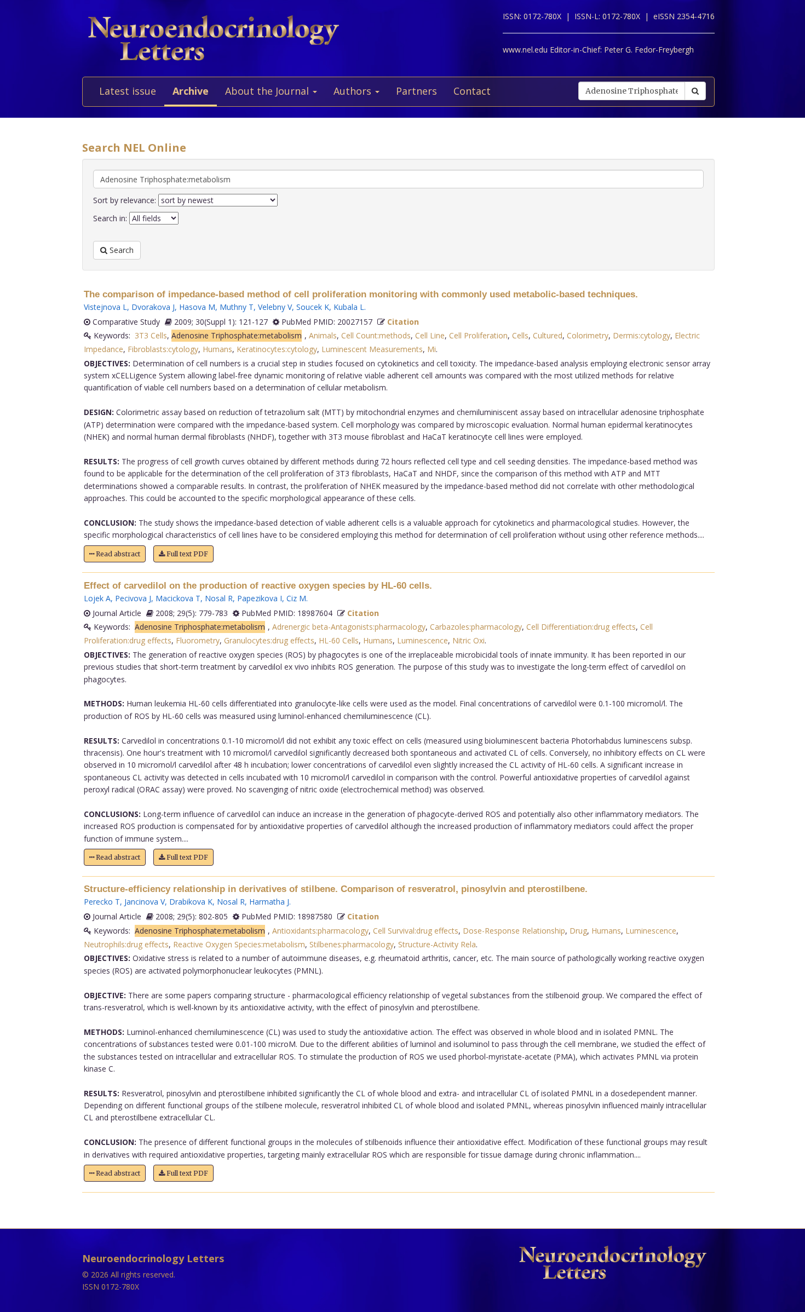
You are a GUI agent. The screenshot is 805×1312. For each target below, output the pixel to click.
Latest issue (127, 90)
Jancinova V (144, 901)
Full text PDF (186, 554)
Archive (191, 90)
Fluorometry (198, 640)
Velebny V (275, 307)
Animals (323, 335)
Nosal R (219, 598)
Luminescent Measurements (372, 349)
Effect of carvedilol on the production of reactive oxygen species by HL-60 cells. (258, 585)
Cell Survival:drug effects (415, 930)
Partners (416, 90)
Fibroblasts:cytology (163, 349)
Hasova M (197, 307)
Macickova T (178, 598)
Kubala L (349, 307)
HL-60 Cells (339, 640)
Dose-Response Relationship (514, 930)
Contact (472, 90)
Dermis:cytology (641, 335)
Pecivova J (133, 598)
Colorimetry (587, 335)
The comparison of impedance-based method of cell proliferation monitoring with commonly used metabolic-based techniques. (361, 294)
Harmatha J (269, 901)
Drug (578, 930)
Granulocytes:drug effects (269, 640)
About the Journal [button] (268, 90)
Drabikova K (190, 901)
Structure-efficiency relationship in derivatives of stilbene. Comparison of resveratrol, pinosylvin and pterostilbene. (336, 889)
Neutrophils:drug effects (126, 944)
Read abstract (117, 554)
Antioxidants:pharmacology (320, 930)
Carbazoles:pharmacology (476, 627)
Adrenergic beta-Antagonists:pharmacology (349, 627)
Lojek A (97, 598)
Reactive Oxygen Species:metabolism (239, 944)
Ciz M (296, 598)
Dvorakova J (153, 307)
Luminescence (422, 640)
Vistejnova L (105, 307)
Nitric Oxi (468, 640)
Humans (217, 349)
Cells (520, 335)
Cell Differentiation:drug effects (581, 627)
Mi (431, 349)
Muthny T (237, 307)
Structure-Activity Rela (437, 944)
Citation (403, 322)
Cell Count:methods (376, 335)
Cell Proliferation (478, 335)
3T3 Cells (151, 335)
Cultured (547, 335)
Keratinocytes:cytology (277, 349)
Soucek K (312, 307)
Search (120, 250)
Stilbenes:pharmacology (351, 944)
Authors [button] (354, 90)
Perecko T (102, 901)
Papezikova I (259, 598)
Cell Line (430, 335)
